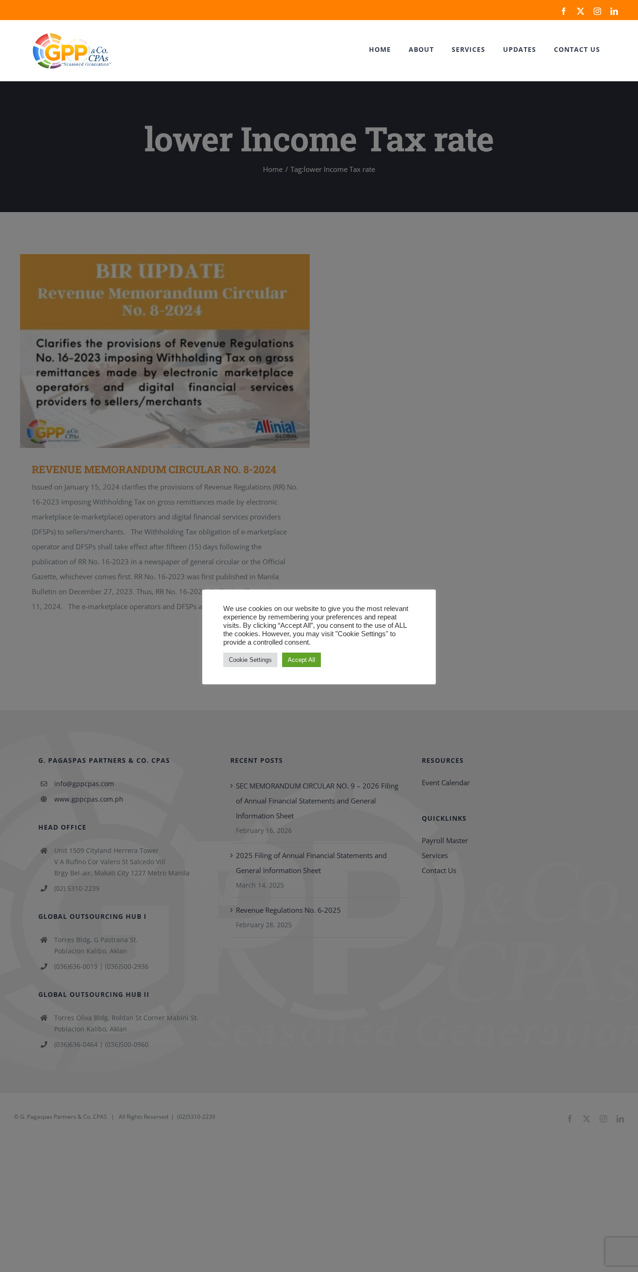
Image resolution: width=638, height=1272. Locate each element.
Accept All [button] (301, 659)
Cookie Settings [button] (250, 659)
